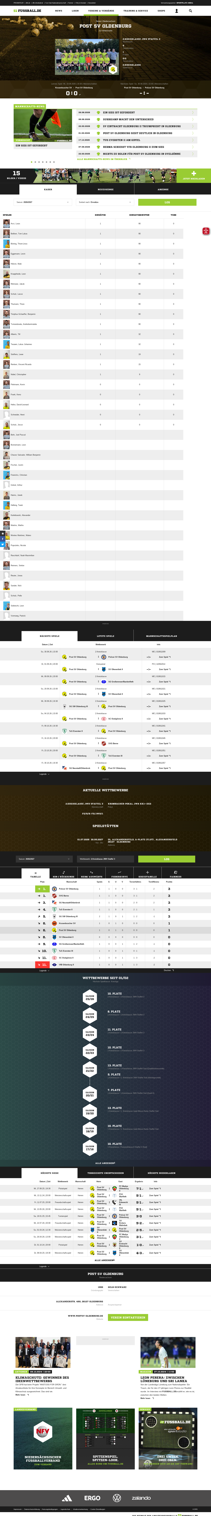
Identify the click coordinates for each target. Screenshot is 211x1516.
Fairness (175, 877)
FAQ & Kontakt (81, 3)
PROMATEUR (19, 3)
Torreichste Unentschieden (106, 1173)
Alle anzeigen (104, 1163)
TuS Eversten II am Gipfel (121, 140)
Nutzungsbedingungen (50, 1509)
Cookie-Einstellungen (97, 1509)
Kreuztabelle (148, 877)
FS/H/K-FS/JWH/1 (92, 814)
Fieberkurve (119, 877)
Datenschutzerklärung (32, 1509)
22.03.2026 (84, 126)
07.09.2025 (84, 147)
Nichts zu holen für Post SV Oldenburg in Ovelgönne (142, 154)
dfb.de (28, 3)
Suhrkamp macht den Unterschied (128, 119)
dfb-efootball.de (37, 3)
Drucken (167, 970)
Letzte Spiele (105, 636)
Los (167, 202)
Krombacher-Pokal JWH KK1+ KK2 (129, 804)
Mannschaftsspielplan (161, 636)
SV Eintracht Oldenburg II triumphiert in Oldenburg (142, 126)
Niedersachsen (109, 21)
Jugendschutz (65, 1509)
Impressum (18, 1509)
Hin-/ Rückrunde (63, 877)
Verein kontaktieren (128, 1317)
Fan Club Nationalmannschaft (55, 3)
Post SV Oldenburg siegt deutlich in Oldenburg (137, 133)
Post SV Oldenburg (105, 1274)
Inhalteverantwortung (80, 1509)
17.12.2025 (84, 140)
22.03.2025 (84, 154)
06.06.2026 (84, 119)
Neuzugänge (106, 189)
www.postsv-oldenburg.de (85, 1316)
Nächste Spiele (49, 636)
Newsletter (92, 3)
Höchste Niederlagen (161, 1173)
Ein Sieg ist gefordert (31, 144)
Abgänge (163, 189)
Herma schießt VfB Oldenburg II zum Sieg (133, 147)
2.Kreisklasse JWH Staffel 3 (141, 39)
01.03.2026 (84, 133)
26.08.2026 (84, 112)
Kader (48, 189)
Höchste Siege (50, 1173)
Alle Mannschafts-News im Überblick (102, 159)
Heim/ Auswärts (91, 877)
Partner (70, 3)
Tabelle (35, 877)
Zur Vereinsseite (105, 31)
